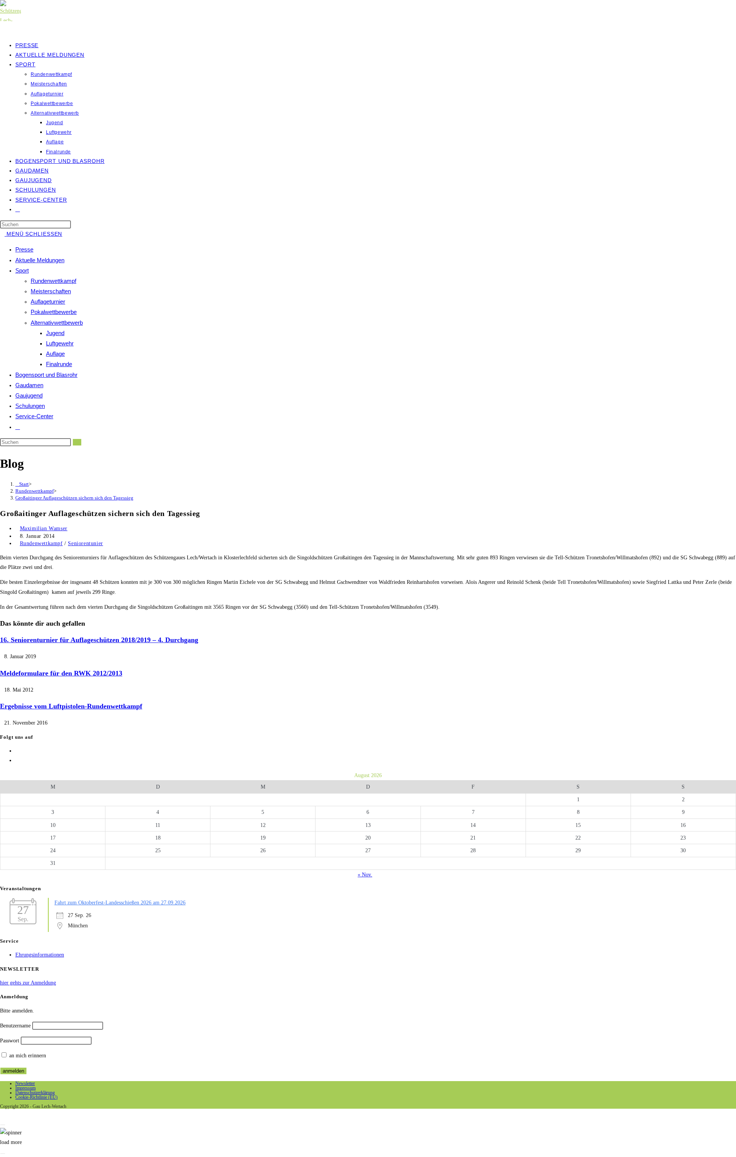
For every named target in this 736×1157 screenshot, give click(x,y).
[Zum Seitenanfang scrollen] (2, 1113)
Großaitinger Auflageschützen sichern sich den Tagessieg (74, 498)
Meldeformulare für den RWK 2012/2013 (61, 673)
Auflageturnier (48, 301)
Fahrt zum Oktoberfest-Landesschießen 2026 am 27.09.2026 (120, 903)
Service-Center (34, 416)
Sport (22, 270)
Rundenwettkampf (53, 281)
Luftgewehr (60, 343)
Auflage (55, 353)
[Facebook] (17, 751)
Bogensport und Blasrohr (46, 374)
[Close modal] (2, 1125)
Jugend (55, 333)
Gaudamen (29, 385)
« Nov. (365, 875)
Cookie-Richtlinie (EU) (36, 1097)
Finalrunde (59, 364)
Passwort (9, 1041)
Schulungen (30, 406)
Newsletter (25, 1083)
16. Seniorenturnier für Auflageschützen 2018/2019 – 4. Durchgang (99, 640)
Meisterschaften (51, 291)
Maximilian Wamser (43, 528)
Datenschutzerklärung (35, 1092)
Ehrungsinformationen (39, 955)
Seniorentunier (85, 543)
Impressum (25, 1088)
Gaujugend (29, 395)
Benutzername (15, 1026)
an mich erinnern (27, 1055)
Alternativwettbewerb (57, 322)
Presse (24, 249)
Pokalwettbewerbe (54, 312)
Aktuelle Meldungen (39, 260)
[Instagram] (17, 760)
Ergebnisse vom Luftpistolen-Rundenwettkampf (71, 706)
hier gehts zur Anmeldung (28, 983)
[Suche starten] (77, 442)
